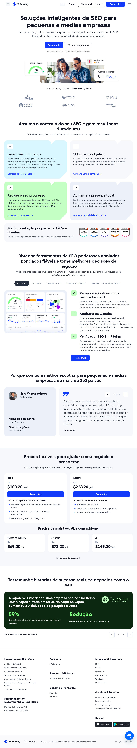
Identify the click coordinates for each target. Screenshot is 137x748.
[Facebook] (116, 742)
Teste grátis (115, 4)
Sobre (97, 667)
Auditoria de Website (13, 664)
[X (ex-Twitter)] (120, 741)
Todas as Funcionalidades (15, 689)
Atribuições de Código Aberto (108, 708)
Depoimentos (101, 675)
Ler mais (67, 430)
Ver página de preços (67, 558)
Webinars (99, 679)
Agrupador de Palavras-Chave (17, 679)
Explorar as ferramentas (19, 173)
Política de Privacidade (105, 697)
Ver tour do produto (91, 4)
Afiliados (53, 696)
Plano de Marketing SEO (60, 678)
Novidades (100, 671)
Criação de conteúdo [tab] (76, 283)
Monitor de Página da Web (16, 707)
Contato (53, 693)
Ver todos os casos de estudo (19, 634)
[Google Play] (121, 724)
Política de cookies (103, 701)
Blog (97, 664)
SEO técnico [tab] (22, 283)
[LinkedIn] (131, 741)
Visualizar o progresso (18, 215)
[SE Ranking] (20, 4)
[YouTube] (125, 741)
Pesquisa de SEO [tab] (54, 283)
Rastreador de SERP (13, 671)
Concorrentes (101, 682)
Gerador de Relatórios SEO (16, 710)
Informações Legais (103, 704)
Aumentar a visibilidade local (88, 215)
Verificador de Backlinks (14, 675)
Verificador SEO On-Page (15, 667)
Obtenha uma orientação (86, 173)
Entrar (72, 4)
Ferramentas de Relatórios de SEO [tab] (106, 283)
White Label (55, 664)
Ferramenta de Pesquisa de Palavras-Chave (20, 684)
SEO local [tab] (37, 283)
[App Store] (103, 724)
